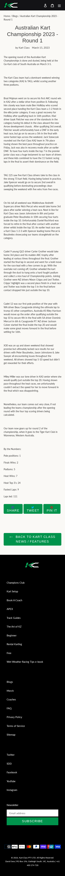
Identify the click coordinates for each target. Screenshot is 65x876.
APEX (10, 608)
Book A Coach (14, 600)
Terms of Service (16, 725)
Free (9, 652)
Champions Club (15, 582)
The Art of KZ (14, 626)
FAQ (9, 708)
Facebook (12, 772)
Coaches (11, 699)
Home (7, 16)
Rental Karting (14, 644)
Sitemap (11, 734)
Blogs (15, 16)
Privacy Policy (14, 716)
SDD (9, 763)
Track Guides (14, 617)
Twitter (10, 754)
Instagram (12, 789)
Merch (10, 690)
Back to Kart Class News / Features (34, 539)
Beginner (11, 635)
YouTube (11, 781)
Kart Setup (12, 591)
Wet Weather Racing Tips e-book (25, 661)
